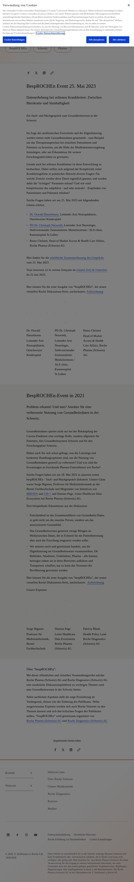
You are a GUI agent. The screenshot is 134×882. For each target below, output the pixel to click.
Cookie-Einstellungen (14, 39)
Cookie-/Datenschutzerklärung (50, 33)
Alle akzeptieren (96, 39)
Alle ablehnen (119, 39)
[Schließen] (128, 5)
